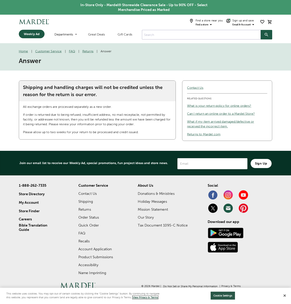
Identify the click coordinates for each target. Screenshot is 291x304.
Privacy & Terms (231, 286)
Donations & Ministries (156, 193)
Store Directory (32, 194)
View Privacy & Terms (145, 297)
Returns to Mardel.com (204, 134)
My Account (29, 202)
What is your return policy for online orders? (219, 105)
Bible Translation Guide (33, 227)
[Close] (284, 295)
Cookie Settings (222, 295)
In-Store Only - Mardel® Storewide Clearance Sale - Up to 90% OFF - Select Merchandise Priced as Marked (144, 7)
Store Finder (29, 211)
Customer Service (48, 51)
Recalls (84, 241)
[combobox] (201, 34)
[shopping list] (262, 22)
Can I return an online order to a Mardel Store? (221, 113)
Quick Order (88, 225)
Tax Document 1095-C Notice (163, 225)
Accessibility (88, 265)
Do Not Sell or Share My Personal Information (190, 286)
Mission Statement (153, 209)
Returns (87, 51)
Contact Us (195, 87)
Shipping (85, 201)
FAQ (72, 51)
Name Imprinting (92, 273)
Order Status (88, 217)
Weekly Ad (32, 34)
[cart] (269, 22)
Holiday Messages (152, 201)
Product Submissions (95, 257)
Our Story (146, 217)
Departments (63, 34)
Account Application (95, 249)
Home (23, 51)
